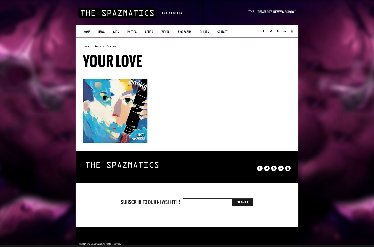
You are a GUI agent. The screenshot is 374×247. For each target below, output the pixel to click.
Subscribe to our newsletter (150, 202)
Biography (184, 32)
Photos (132, 32)
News (101, 32)
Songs (149, 32)
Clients (204, 32)
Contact (222, 32)
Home (87, 32)
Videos (165, 32)
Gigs (116, 32)
